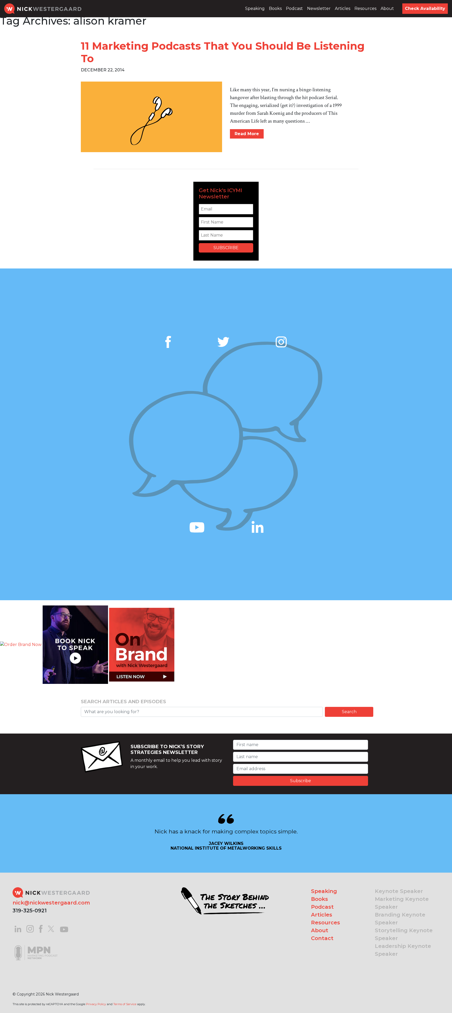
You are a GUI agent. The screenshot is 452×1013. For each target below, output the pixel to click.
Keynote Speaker (399, 891)
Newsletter (319, 8)
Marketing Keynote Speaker (402, 903)
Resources (365, 8)
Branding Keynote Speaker (400, 919)
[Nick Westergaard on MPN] (36, 946)
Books (275, 8)
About (387, 8)
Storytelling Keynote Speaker (404, 934)
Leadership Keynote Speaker (403, 950)
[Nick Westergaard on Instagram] (30, 928)
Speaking (255, 8)
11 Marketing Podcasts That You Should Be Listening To (223, 52)
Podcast (294, 8)
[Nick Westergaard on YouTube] (64, 928)
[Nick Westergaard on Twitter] (51, 928)
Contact (322, 938)
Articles (342, 8)
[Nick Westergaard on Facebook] (41, 928)
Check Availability (425, 8)
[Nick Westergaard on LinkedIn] (18, 928)
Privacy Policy (96, 1004)
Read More (247, 133)
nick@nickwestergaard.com (51, 903)
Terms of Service (124, 1004)
